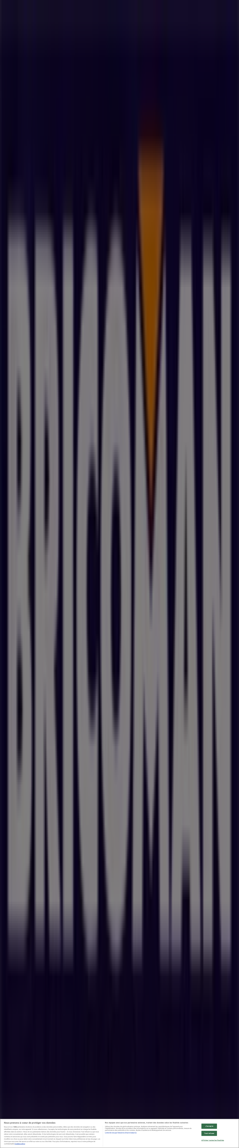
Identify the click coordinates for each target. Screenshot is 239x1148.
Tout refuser (209, 1133)
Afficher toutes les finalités (212, 1140)
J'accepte (209, 1126)
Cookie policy (20, 1144)
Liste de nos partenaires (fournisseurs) (121, 1133)
